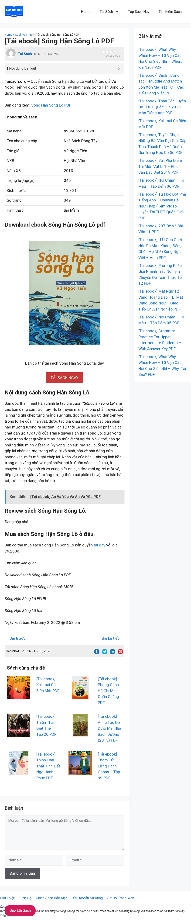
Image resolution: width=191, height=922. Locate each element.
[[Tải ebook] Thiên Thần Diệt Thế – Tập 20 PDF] (18, 734)
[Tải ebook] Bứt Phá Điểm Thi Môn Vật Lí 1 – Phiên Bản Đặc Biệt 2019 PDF (160, 166)
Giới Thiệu (7, 898)
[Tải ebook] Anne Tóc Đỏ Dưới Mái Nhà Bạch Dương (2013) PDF (109, 728)
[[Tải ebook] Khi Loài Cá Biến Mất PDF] (18, 696)
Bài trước (18, 638)
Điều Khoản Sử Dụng (87, 898)
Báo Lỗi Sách (20, 910)
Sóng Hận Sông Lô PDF (51, 105)
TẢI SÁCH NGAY (64, 377)
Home (85, 12)
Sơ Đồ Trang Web (120, 898)
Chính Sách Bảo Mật (51, 898)
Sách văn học (24, 34)
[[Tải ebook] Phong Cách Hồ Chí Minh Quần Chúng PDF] (80, 696)
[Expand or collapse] (119, 68)
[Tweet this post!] (104, 653)
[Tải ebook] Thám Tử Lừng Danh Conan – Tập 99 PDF (109, 766)
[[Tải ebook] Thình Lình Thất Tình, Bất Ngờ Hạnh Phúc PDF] (18, 771)
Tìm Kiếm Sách (170, 12)
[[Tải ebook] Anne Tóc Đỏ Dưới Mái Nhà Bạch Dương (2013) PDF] (80, 734)
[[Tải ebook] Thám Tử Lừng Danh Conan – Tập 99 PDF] (80, 771)
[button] (64, 377)
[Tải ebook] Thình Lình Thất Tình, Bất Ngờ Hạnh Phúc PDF (48, 766)
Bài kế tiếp (110, 638)
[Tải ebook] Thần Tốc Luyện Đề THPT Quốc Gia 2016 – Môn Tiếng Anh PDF (162, 107)
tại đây (99, 545)
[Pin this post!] (120, 653)
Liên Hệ (25, 898)
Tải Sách (106, 12)
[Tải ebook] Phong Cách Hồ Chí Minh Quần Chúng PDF (108, 691)
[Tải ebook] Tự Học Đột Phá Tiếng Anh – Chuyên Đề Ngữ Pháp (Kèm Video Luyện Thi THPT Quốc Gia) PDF (162, 206)
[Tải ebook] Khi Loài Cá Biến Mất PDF (47, 685)
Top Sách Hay (138, 12)
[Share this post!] (96, 653)
